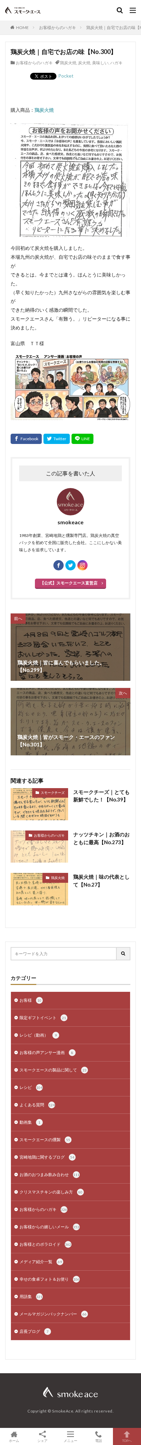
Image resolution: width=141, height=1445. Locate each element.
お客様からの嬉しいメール (49, 1226)
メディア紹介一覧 (41, 1261)
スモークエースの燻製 (45, 1139)
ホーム (14, 1440)
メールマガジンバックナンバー (53, 1313)
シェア (42, 1441)
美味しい (100, 62)
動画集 (30, 1122)
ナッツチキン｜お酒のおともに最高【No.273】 (101, 838)
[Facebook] (26, 439)
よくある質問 (37, 1104)
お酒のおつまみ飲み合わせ (49, 1174)
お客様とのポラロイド (45, 1244)
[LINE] (82, 439)
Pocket (66, 76)
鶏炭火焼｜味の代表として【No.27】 (101, 881)
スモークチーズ (53, 793)
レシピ (31, 1087)
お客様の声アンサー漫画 (46, 1052)
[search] (123, 953)
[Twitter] (56, 439)
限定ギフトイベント (43, 1017)
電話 (98, 1440)
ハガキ (116, 62)
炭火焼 (84, 62)
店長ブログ (34, 1331)
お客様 (30, 1000)
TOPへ (127, 1440)
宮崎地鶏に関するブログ (47, 1157)
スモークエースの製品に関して (53, 1069)
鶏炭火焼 (68, 62)
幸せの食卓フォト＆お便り (49, 1279)
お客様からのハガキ (57, 27)
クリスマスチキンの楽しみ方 (51, 1191)
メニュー (70, 1440)
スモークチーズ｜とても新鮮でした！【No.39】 (101, 796)
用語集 (31, 1296)
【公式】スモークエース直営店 (69, 582)
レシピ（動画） (38, 1035)
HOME (22, 27)
